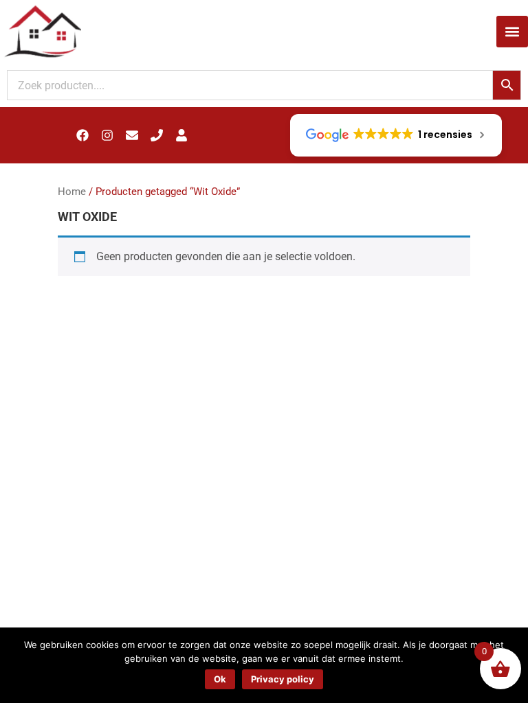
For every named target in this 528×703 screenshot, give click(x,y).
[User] (181, 135)
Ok (220, 678)
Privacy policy (282, 678)
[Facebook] (82, 135)
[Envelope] (132, 135)
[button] (512, 31)
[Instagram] (107, 135)
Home (72, 191)
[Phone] (156, 135)
